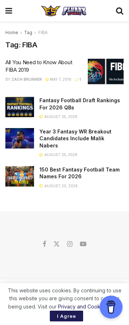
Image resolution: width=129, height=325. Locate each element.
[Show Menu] (8, 11)
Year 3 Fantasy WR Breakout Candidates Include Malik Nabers (75, 138)
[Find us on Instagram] (69, 244)
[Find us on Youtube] (83, 244)
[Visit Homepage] (64, 11)
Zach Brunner (26, 79)
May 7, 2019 (60, 79)
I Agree (66, 316)
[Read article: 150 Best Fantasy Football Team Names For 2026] (19, 176)
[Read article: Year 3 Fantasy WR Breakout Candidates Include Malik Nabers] (19, 138)
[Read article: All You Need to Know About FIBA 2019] (106, 71)
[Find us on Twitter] (56, 244)
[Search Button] (120, 11)
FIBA (43, 32)
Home (11, 32)
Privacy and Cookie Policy (89, 306)
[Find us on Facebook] (44, 244)
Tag (28, 32)
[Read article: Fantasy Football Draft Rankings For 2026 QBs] (19, 107)
